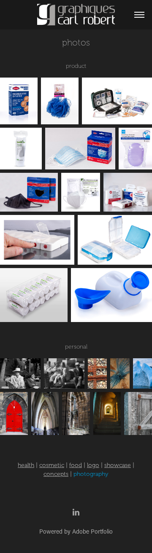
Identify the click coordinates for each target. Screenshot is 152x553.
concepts (55, 474)
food (75, 465)
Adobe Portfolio (92, 531)
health (26, 465)
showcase (117, 465)
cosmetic (51, 465)
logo (93, 465)
